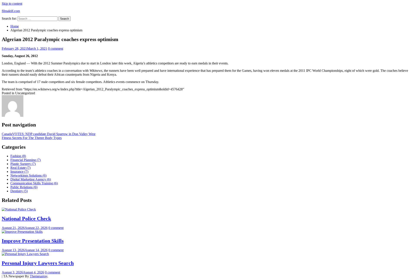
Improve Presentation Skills (33, 241)
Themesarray (38, 276)
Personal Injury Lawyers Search (38, 263)
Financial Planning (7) (25, 160)
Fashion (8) (18, 156)
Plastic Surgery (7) (23, 164)
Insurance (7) (19, 171)
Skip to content (12, 3)
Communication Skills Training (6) (34, 183)
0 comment (55, 48)
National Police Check (26, 218)
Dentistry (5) (19, 191)
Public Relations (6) (23, 187)
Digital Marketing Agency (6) (30, 179)
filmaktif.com (11, 11)
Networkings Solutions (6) (28, 175)
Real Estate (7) (20, 168)
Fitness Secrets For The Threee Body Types (32, 138)
